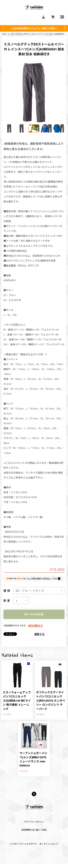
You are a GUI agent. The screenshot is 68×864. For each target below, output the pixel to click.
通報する (39, 634)
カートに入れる (34, 614)
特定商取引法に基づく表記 (34, 830)
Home (4, 34)
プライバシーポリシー (34, 821)
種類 (7, 590)
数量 (7, 600)
